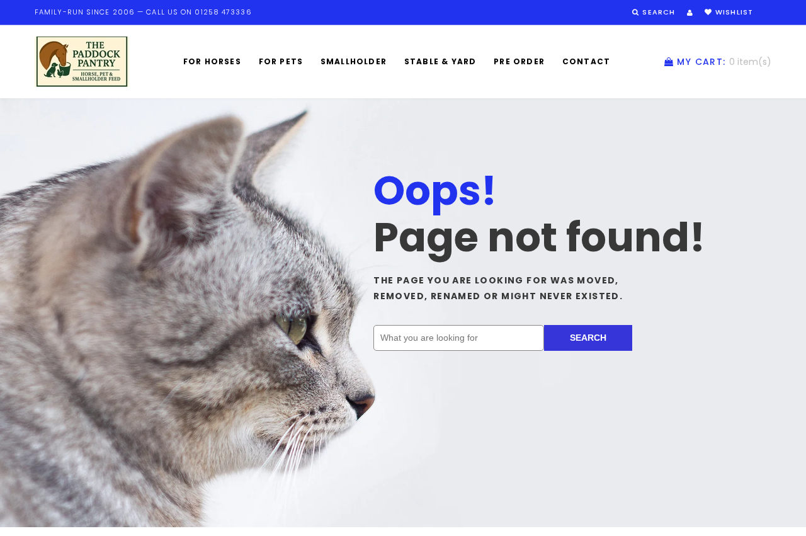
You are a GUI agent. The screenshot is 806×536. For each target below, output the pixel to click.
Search (588, 338)
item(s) (724, 61)
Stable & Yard (440, 61)
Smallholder (354, 61)
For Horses (212, 61)
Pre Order (519, 61)
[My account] (690, 13)
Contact (586, 61)
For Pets (281, 61)
